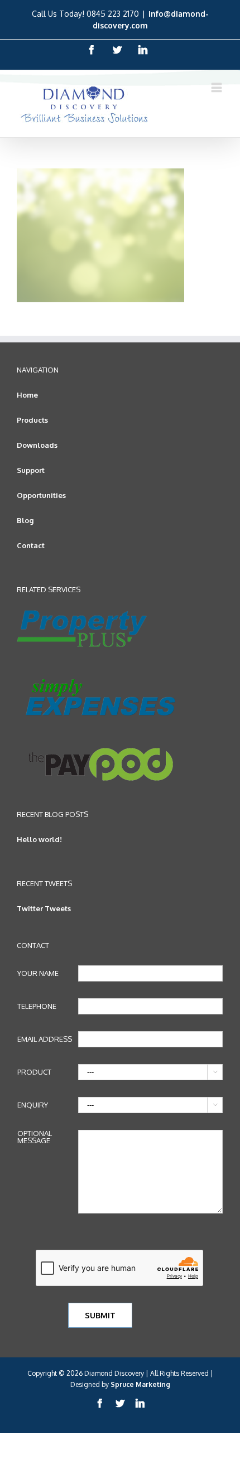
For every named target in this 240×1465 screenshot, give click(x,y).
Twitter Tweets (44, 908)
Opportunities (41, 495)
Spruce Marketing (140, 1384)
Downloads (37, 445)
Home (27, 394)
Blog (25, 520)
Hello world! (39, 839)
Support (31, 470)
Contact (31, 545)
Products (32, 419)
